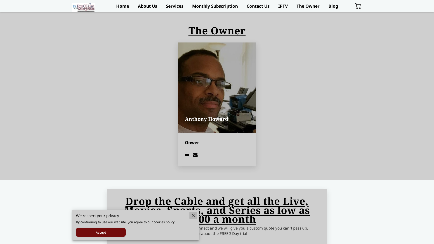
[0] (358, 6)
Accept (101, 232)
